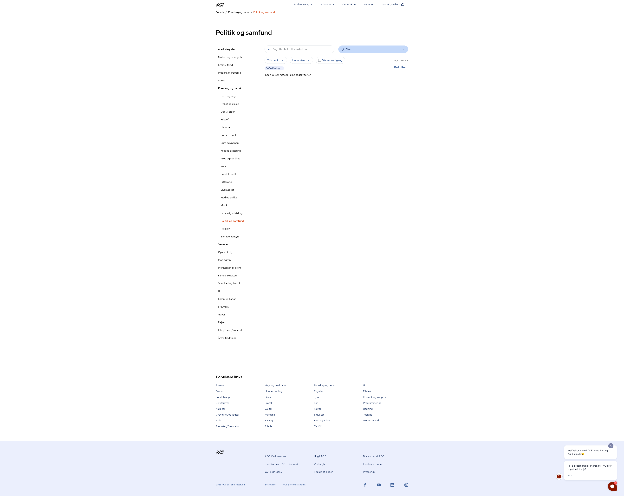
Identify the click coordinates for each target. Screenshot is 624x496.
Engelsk (318, 391)
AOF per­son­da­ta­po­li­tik (294, 484)
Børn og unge (228, 96)
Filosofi (225, 119)
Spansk (220, 385)
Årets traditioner (227, 338)
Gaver (221, 314)
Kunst (224, 166)
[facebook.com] (365, 485)
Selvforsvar (222, 403)
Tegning (367, 414)
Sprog (221, 80)
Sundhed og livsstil (229, 283)
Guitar (268, 409)
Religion (225, 228)
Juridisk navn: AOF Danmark (281, 464)
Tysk (316, 397)
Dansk (219, 391)
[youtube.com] (379, 485)
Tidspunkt (273, 60)
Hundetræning (273, 391)
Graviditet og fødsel (227, 414)
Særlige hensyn (230, 236)
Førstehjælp (223, 397)
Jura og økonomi (230, 143)
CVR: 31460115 (273, 472)
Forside (220, 12)
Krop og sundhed (230, 158)
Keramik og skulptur (374, 397)
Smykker (319, 414)
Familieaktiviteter (228, 275)
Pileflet (269, 426)
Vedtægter (320, 464)
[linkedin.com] (392, 485)
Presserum (369, 472)
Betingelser (270, 484)
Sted (348, 49)
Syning (269, 420)
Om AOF (347, 4)
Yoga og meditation (276, 385)
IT (219, 291)
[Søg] (268, 49)
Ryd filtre (400, 67)
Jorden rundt (228, 135)
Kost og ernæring (231, 150)
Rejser (221, 322)
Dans (268, 397)
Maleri (219, 420)
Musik (224, 205)
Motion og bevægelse (230, 57)
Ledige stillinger (323, 472)
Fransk (269, 403)
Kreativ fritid (225, 65)
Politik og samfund (232, 221)
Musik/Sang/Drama (229, 72)
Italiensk (220, 409)
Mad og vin (224, 260)
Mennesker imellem (229, 267)
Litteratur (226, 182)
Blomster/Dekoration (228, 426)
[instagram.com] (406, 485)
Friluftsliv (223, 306)
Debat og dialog (230, 104)
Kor (316, 403)
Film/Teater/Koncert (230, 330)
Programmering (372, 403)
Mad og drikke (229, 197)
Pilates (367, 391)
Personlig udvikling (231, 213)
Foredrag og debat (239, 12)
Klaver (317, 409)
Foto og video (322, 420)
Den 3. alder (228, 111)
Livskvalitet (227, 189)
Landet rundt (228, 174)
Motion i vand (371, 420)
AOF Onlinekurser (275, 456)
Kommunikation (227, 299)
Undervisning (301, 4)
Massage (270, 414)
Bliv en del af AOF (373, 456)
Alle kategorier (226, 49)
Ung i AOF (320, 456)
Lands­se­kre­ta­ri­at (373, 464)
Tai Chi (318, 426)
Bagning (368, 409)
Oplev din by (225, 252)
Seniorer (223, 244)
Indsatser (325, 4)
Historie (225, 127)
